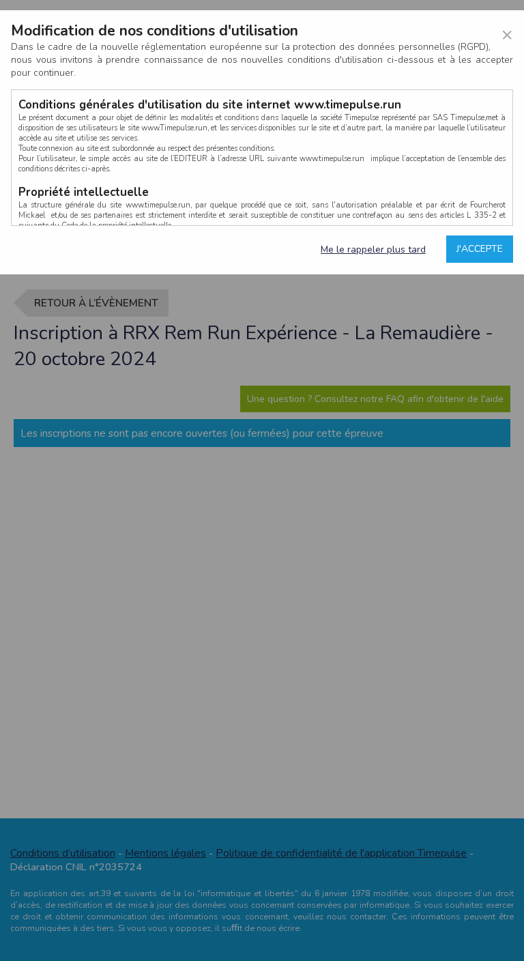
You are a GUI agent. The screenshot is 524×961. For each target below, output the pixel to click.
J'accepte (479, 248)
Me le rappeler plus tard (373, 249)
